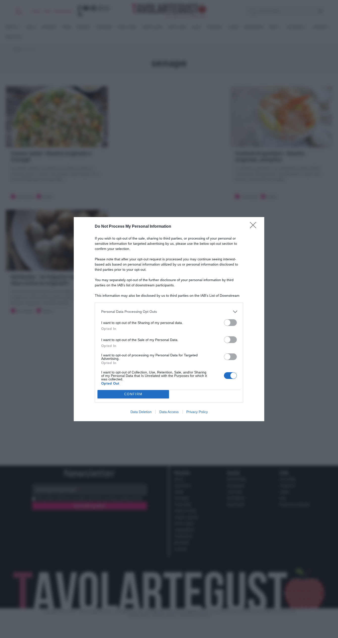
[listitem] (169, 311)
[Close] (254, 226)
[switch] (230, 322)
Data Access (169, 412)
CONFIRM (133, 394)
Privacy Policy (197, 412)
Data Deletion (141, 412)
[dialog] (169, 319)
